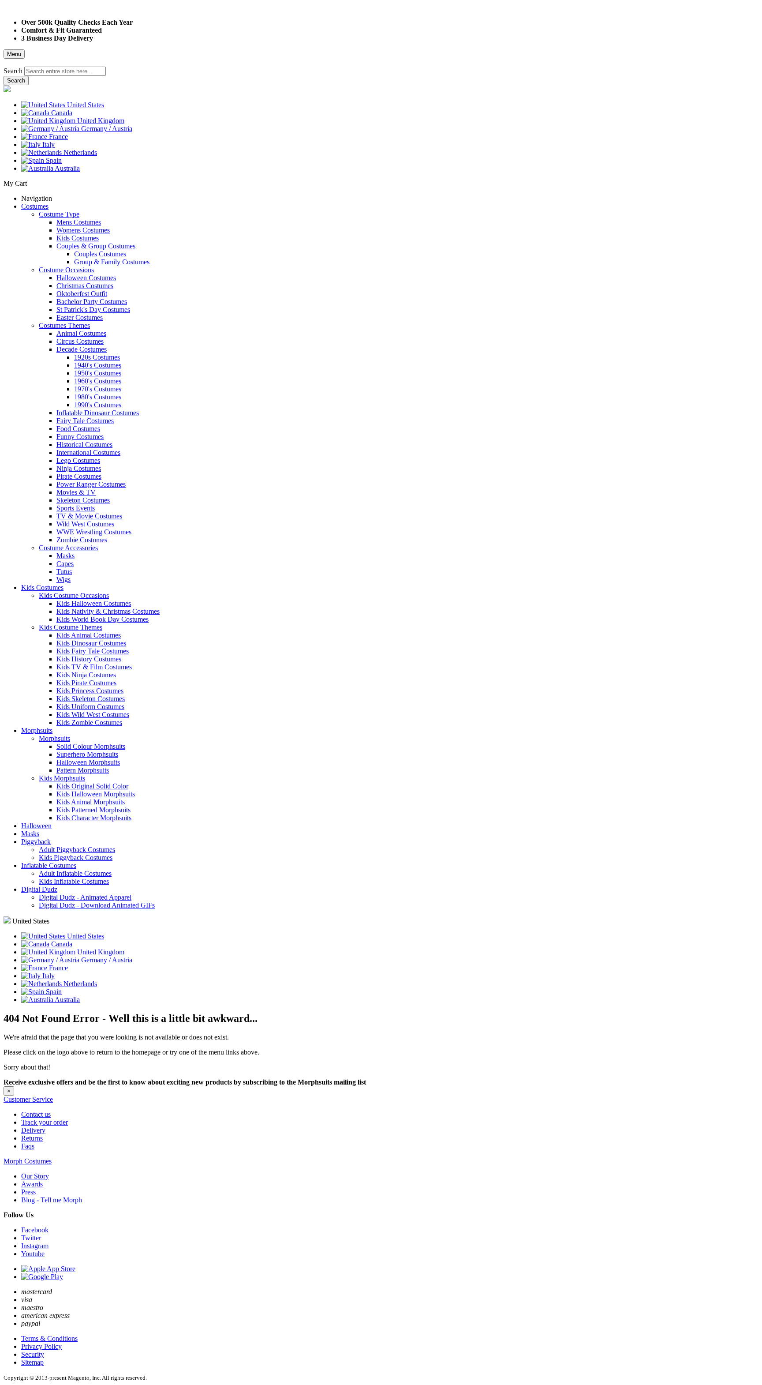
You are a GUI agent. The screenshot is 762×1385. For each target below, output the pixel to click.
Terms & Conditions (49, 1338)
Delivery (33, 1130)
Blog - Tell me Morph (51, 1200)
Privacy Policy (41, 1346)
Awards (32, 1184)
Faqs (27, 1146)
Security (32, 1354)
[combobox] (65, 71)
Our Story (35, 1176)
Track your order (44, 1122)
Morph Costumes (28, 1161)
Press (28, 1192)
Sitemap (32, 1362)
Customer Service (28, 1099)
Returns (32, 1138)
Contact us (36, 1114)
